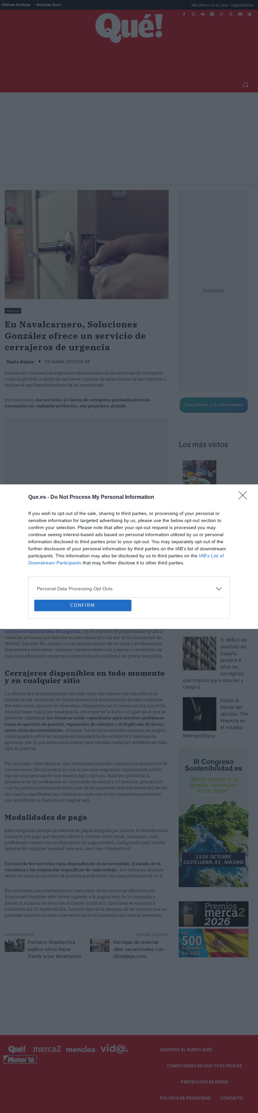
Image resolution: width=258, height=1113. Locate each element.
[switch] (212, 554)
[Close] (245, 448)
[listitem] (129, 540)
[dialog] (129, 557)
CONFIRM (82, 654)
